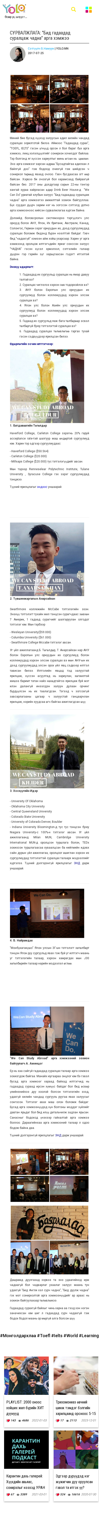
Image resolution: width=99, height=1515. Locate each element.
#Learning (89, 1335)
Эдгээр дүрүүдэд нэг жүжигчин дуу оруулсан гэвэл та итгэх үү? (74, 1482)
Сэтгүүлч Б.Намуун (41, 48)
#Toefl (44, 1335)
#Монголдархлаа (18, 1335)
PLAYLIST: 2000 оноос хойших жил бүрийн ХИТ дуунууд (25, 1408)
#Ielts (57, 1335)
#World (71, 1335)
